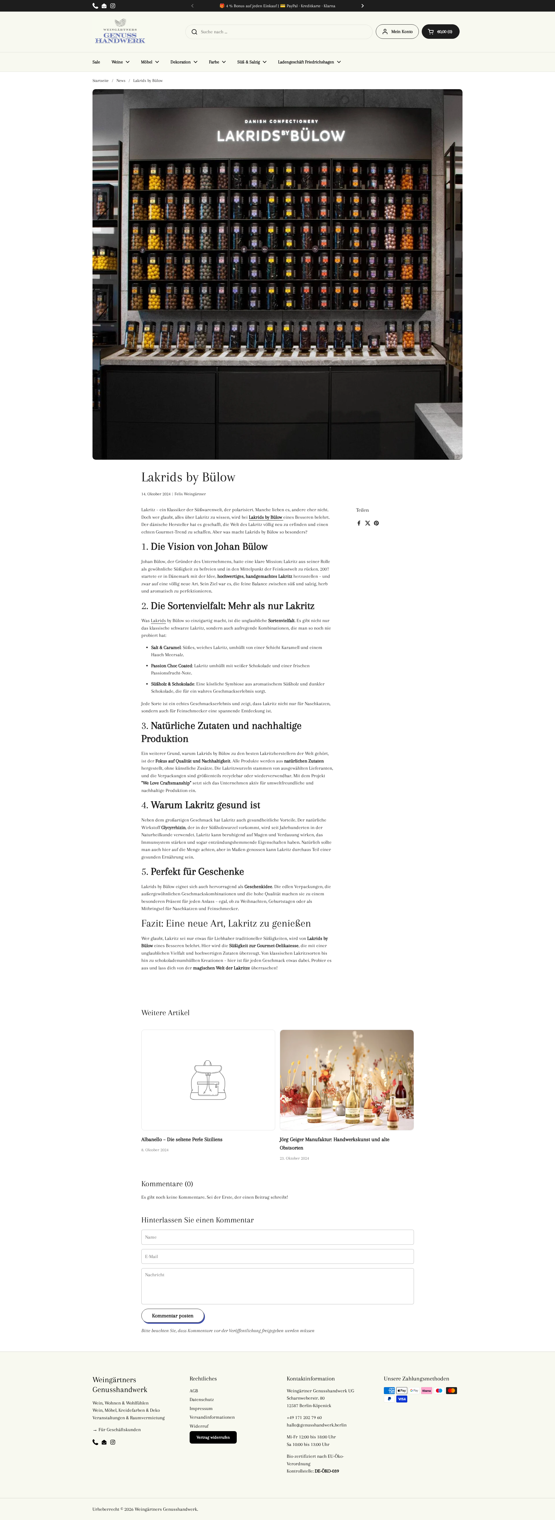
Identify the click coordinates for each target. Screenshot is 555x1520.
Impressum (201, 1408)
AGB (194, 1391)
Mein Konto (402, 31)
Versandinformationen (212, 1417)
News (120, 80)
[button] (441, 31)
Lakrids (158, 620)
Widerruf (199, 1426)
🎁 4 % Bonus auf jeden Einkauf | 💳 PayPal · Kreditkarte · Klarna (277, 6)
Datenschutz (202, 1399)
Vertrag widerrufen (213, 1437)
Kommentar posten (172, 1315)
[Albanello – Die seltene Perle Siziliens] (208, 1080)
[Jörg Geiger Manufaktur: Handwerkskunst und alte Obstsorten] (347, 1080)
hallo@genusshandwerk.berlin (317, 1425)
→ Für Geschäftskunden (116, 1429)
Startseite (100, 80)
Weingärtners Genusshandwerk (166, 1509)
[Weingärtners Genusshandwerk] (121, 31)
